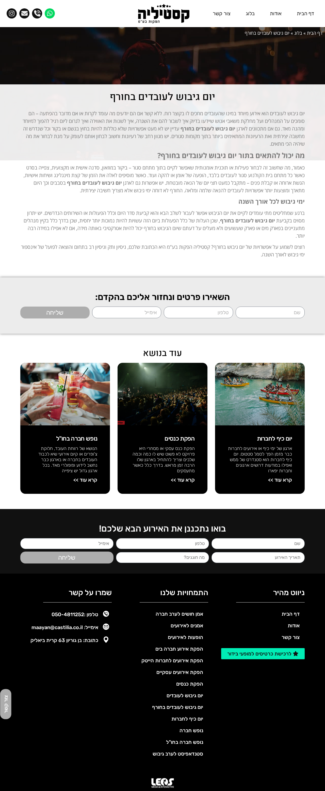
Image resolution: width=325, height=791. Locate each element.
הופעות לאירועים (185, 637)
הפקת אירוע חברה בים (179, 649)
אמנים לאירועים (187, 626)
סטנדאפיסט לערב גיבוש (178, 754)
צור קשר (222, 13)
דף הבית (305, 13)
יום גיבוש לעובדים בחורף (177, 707)
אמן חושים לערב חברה (179, 614)
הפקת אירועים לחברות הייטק (172, 660)
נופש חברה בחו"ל (77, 438)
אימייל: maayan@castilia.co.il (64, 627)
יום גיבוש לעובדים (185, 695)
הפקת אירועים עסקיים (179, 672)
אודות (276, 13)
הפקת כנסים (179, 438)
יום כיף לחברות (274, 438)
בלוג (250, 13)
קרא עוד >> (280, 480)
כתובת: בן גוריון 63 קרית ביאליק (64, 640)
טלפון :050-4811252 (75, 614)
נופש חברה (191, 730)
